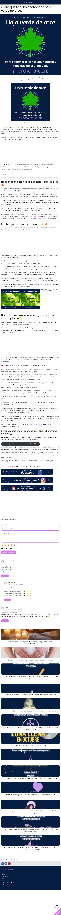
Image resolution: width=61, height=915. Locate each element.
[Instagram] (5, 863)
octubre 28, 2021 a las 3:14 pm (15, 584)
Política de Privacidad (7, 883)
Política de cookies (6, 885)
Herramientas (5, 881)
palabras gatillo (10, 466)
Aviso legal (4, 887)
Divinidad (44, 210)
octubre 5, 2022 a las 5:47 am (13, 609)
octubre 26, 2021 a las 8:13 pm (13, 563)
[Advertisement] (30, 152)
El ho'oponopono (6, 228)
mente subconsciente (35, 424)
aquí (24, 466)
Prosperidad (4, 876)
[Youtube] (9, 863)
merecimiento (44, 284)
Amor (2, 878)
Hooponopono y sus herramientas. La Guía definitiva (20, 444)
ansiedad (37, 216)
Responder (5, 576)
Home (3, 874)
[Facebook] (2, 863)
